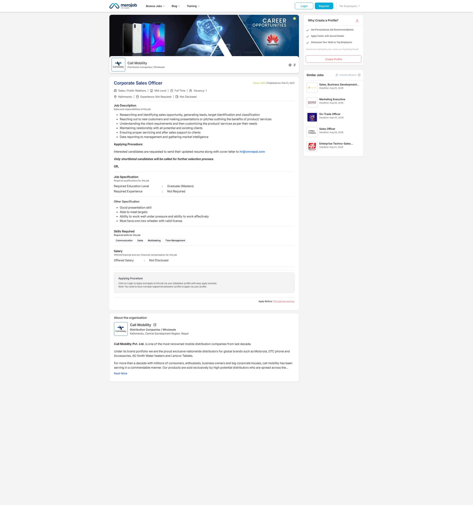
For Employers (348, 6)
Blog (174, 6)
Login (304, 6)
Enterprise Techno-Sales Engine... (335, 143)
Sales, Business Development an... (338, 84)
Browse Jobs (154, 6)
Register (324, 6)
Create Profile (333, 59)
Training (192, 6)
